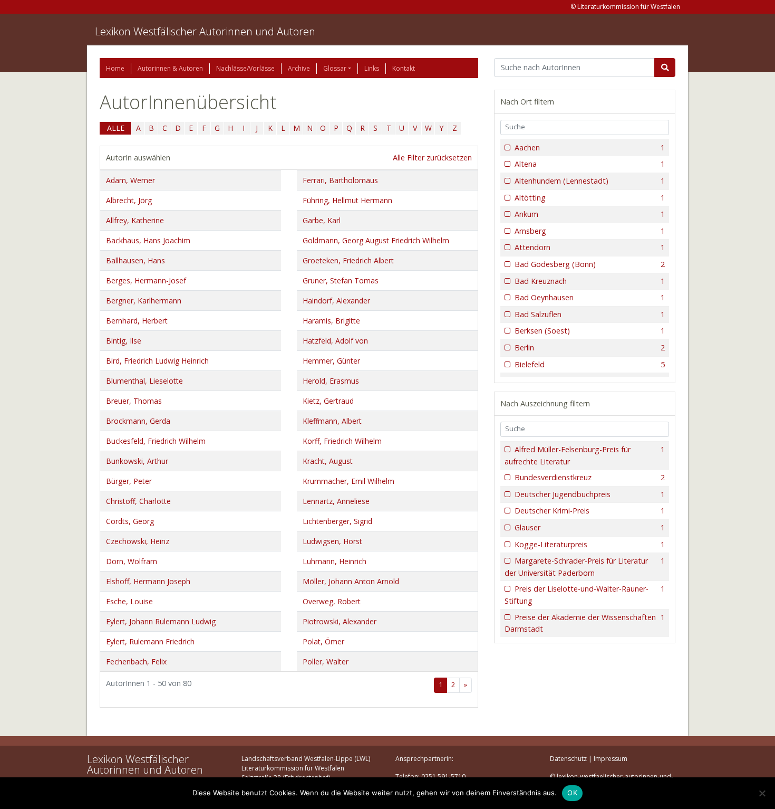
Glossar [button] (334, 68)
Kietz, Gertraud (328, 401)
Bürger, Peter (129, 481)
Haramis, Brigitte (331, 321)
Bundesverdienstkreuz (590, 477)
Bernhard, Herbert (137, 321)
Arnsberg (590, 231)
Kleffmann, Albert (332, 421)
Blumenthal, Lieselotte (144, 381)
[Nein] (762, 793)
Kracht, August (328, 461)
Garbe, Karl (322, 220)
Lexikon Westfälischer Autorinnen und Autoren (205, 31)
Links (371, 68)
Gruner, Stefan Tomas (341, 280)
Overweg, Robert (332, 601)
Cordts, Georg (130, 521)
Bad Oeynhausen (590, 297)
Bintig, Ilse (123, 341)
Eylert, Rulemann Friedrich (150, 641)
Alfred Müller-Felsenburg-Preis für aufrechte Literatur (585, 455)
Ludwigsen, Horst (332, 541)
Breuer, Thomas (134, 401)
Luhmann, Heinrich (334, 561)
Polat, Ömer (323, 641)
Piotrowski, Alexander (339, 621)
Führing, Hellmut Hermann (347, 200)
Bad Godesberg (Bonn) (590, 264)
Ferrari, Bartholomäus (340, 180)
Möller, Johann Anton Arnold (351, 581)
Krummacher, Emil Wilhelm (348, 481)
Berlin (590, 347)
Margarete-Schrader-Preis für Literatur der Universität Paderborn (585, 567)
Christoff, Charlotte (138, 501)
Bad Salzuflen (590, 314)
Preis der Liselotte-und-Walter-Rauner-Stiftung (585, 595)
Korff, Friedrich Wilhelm (342, 441)
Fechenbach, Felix (136, 661)
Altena (590, 164)
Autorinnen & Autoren (170, 68)
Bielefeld (590, 364)
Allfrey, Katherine (135, 220)
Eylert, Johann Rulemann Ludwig (161, 621)
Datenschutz (568, 758)
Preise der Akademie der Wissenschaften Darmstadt (585, 623)
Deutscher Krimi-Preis (590, 511)
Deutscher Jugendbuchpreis (590, 494)
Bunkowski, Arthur (137, 461)
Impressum (610, 758)
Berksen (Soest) (590, 331)
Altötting (590, 198)
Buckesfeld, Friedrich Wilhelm (156, 441)
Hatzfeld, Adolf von (335, 341)
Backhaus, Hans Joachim (148, 240)
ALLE (115, 128)
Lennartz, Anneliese (336, 501)
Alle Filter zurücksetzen (432, 158)
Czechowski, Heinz (137, 541)
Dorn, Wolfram (131, 561)
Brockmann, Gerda (138, 421)
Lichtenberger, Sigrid (337, 521)
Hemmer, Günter (331, 361)
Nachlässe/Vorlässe (245, 68)
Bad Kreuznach (590, 281)
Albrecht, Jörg (129, 200)
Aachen (590, 147)
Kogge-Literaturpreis (590, 544)
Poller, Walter (325, 661)
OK (572, 792)
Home (115, 68)
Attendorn (590, 247)
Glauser (590, 527)
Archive (299, 68)
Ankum (590, 214)
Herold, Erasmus (331, 381)
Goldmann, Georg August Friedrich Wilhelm (376, 240)
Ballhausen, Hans (135, 260)
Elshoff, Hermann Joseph (148, 581)
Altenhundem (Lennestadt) (590, 181)
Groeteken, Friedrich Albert (348, 260)
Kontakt (403, 68)
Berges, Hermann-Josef (146, 280)
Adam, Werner (130, 180)
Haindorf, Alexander (336, 301)
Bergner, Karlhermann (143, 301)
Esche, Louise (129, 601)
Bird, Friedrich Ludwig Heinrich (157, 361)
